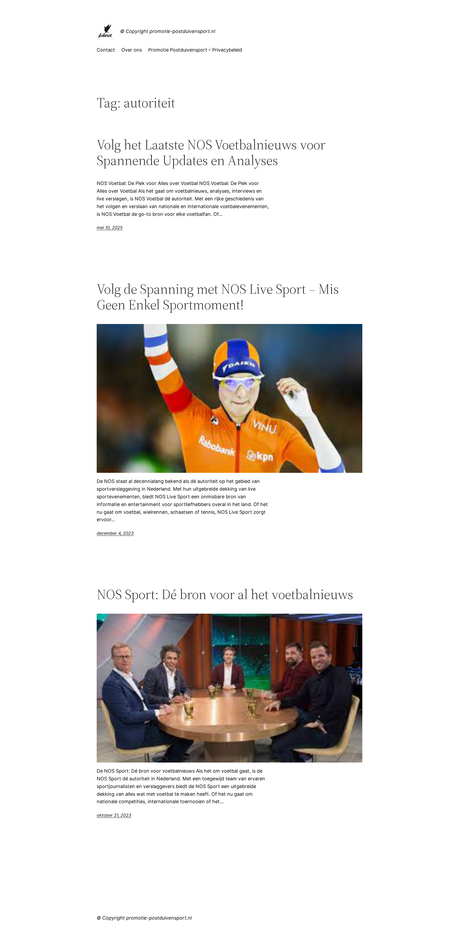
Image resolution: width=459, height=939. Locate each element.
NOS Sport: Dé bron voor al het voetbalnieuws (225, 594)
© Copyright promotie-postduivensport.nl (167, 31)
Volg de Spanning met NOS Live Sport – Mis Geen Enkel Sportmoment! (218, 297)
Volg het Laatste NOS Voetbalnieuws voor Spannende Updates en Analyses (211, 153)
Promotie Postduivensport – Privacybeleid (195, 50)
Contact (106, 50)
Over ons (131, 50)
